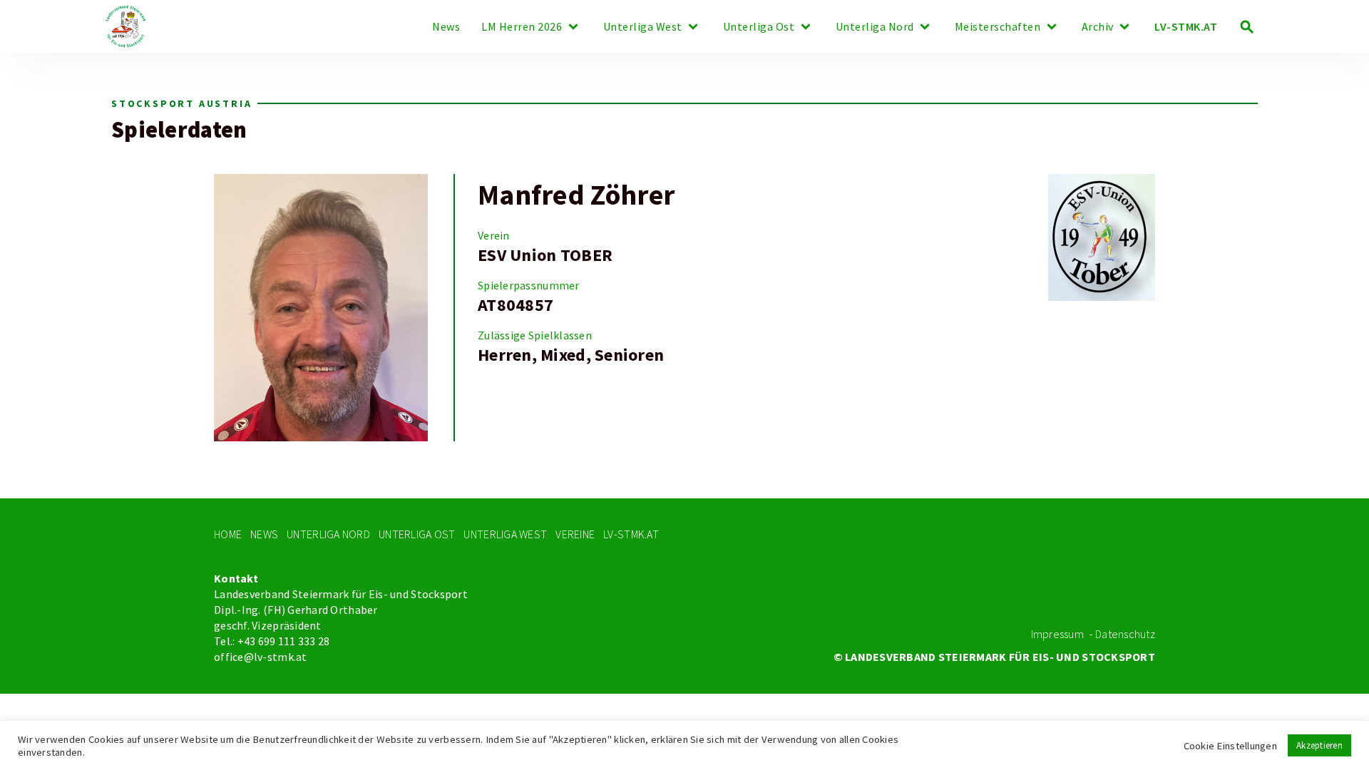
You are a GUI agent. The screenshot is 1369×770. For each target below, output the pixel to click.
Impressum (1057, 634)
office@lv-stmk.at (260, 657)
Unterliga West (642, 27)
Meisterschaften (998, 27)
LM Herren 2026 (521, 27)
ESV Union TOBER (545, 255)
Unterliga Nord (875, 27)
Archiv (1098, 27)
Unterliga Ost (759, 27)
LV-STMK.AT (1185, 26)
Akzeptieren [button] (1319, 745)
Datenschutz (1125, 634)
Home (228, 534)
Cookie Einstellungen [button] (1230, 745)
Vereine (575, 534)
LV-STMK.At (631, 534)
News (446, 27)
